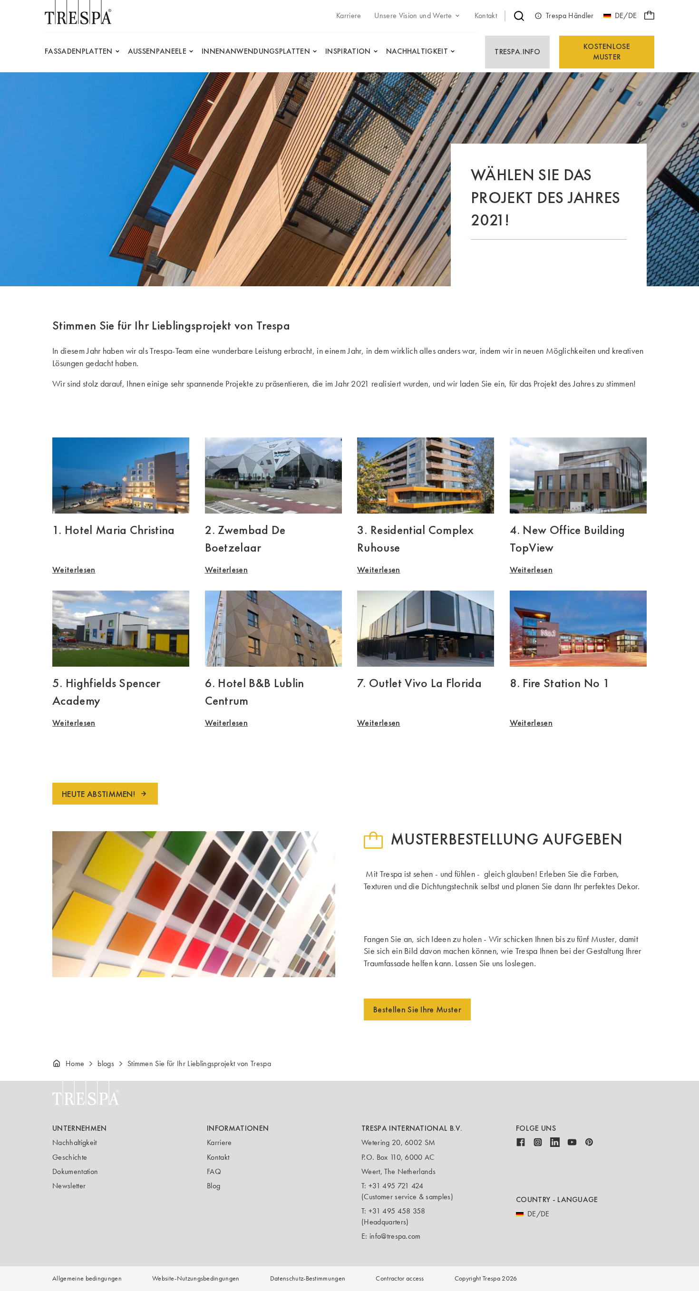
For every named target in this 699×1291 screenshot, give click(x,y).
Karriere (219, 1142)
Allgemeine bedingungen (87, 1278)
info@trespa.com (395, 1236)
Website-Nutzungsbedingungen (196, 1278)
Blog (213, 1185)
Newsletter (69, 1185)
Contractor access (400, 1278)
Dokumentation (75, 1171)
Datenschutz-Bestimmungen (308, 1278)
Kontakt (218, 1157)
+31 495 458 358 (397, 1210)
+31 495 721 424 (396, 1185)
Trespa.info (517, 52)
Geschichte (69, 1157)
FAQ (214, 1171)
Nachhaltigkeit (74, 1142)
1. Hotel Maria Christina (113, 530)
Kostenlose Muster (606, 51)
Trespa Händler (569, 15)
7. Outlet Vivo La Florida (419, 683)
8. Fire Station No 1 (560, 683)
